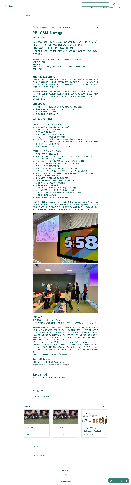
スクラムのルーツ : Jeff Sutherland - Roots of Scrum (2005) (92, 430)
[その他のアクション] (97, 27)
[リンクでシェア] (46, 391)
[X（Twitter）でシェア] (38, 391)
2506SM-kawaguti (62, 428)
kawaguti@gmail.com (66, 475)
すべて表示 (104, 406)
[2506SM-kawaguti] (65, 417)
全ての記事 (27, 15)
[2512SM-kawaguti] (36, 417)
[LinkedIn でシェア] (42, 391)
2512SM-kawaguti (33, 428)
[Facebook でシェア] (33, 391)
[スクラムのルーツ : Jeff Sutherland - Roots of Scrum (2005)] (94, 417)
